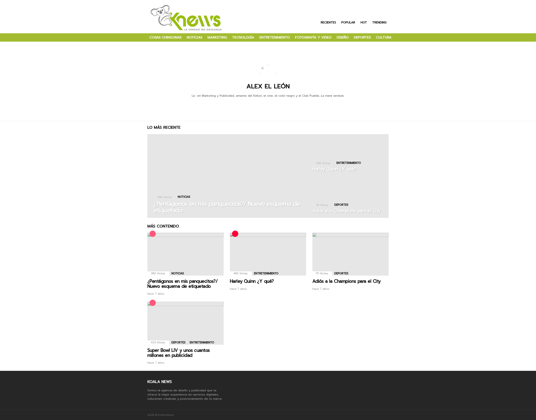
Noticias (194, 37)
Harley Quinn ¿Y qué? (252, 281)
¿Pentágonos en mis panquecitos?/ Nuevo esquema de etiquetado (182, 284)
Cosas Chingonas (165, 37)
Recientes (328, 22)
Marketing (217, 37)
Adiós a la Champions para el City (346, 281)
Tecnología (243, 37)
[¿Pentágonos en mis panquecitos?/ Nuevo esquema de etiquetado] (227, 176)
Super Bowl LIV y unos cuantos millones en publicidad (178, 353)
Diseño (343, 37)
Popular (348, 22)
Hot (364, 22)
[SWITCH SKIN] (402, 37)
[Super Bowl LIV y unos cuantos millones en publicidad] (185, 323)
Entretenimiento (274, 37)
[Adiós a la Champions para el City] (348, 197)
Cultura (384, 37)
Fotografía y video (313, 37)
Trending (379, 22)
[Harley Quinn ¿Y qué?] (348, 155)
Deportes (362, 37)
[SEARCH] (409, 37)
